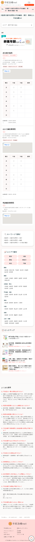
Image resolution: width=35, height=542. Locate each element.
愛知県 (6, 302)
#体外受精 (16, 346)
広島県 (20, 309)
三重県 (20, 302)
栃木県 (6, 272)
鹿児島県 (11, 323)
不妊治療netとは (7, 528)
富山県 (20, 294)
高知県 (20, 315)
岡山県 (16, 309)
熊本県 (20, 321)
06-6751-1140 (12, 211)
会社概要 (19, 530)
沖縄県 (17, 323)
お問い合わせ (7, 534)
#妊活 (24, 362)
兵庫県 (16, 278)
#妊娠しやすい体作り (17, 362)
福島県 (11, 286)
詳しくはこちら (7, 497)
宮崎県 (6, 323)
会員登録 (19, 532)
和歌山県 (7, 280)
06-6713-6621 (12, 137)
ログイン (6, 532)
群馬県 (11, 272)
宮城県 (16, 286)
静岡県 (11, 302)
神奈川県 (11, 270)
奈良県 (25, 278)
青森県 (25, 286)
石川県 (25, 294)
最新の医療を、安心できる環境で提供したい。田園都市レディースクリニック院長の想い (20, 367)
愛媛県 (16, 315)
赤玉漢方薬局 (7, 53)
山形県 (11, 288)
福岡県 (6, 321)
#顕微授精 (11, 346)
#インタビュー (22, 346)
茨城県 (26, 270)
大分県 (25, 321)
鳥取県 (6, 309)
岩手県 (20, 286)
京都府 (11, 278)
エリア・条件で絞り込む (10, 25)
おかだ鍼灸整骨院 (9, 129)
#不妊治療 (16, 370)
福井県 (6, 296)
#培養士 (29, 346)
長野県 (11, 294)
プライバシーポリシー (9, 530)
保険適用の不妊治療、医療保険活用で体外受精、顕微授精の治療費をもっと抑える (20, 351)
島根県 (11, 309)
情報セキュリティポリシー (22, 529)
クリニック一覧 (20, 534)
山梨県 (6, 294)
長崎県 (16, 321)
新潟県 (16, 294)
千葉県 (17, 270)
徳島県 (6, 315)
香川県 (11, 315)
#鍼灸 (10, 362)
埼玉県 (22, 270)
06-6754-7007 (12, 64)
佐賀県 (11, 321)
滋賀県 (20, 278)
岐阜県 (16, 302)
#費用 (10, 355)
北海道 (6, 286)
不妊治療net (9, 540)
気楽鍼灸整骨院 (8, 203)
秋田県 (6, 288)
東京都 (6, 270)
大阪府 (6, 278)
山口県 (25, 309)
